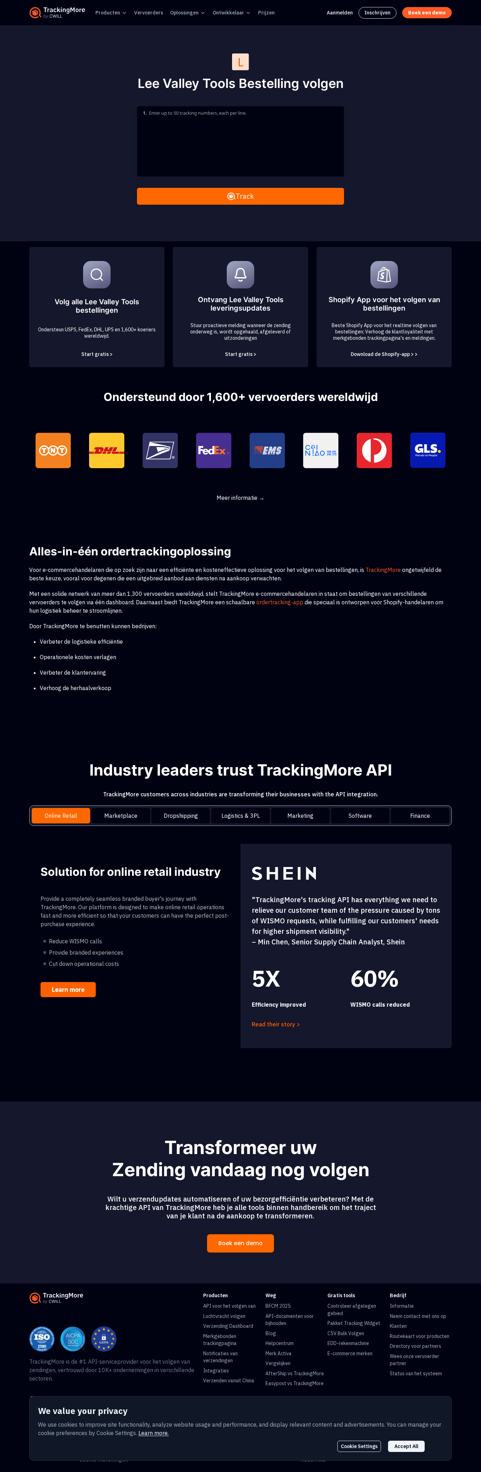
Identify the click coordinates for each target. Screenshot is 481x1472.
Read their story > (276, 1024)
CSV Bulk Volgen (345, 1333)
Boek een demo (240, 1243)
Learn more (68, 990)
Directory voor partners (415, 1346)
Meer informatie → (240, 497)
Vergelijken (278, 1363)
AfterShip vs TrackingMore (295, 1373)
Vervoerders (148, 12)
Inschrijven (377, 12)
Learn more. (153, 1432)
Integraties (216, 1371)
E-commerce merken (350, 1353)
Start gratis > (97, 354)
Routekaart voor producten (419, 1336)
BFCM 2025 (278, 1306)
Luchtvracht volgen (224, 1316)
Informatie (402, 1306)
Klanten (398, 1326)
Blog (271, 1333)
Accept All (406, 1446)
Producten (107, 12)
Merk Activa (279, 1353)
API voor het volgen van (229, 1306)
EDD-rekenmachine (348, 1343)
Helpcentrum (280, 1343)
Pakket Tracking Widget (353, 1323)
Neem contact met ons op (418, 1316)
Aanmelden (340, 12)
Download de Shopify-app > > (384, 354)
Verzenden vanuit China (228, 1380)
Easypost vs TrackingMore (295, 1383)
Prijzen (266, 12)
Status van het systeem (416, 1373)
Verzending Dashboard (228, 1326)
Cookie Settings (359, 1446)
